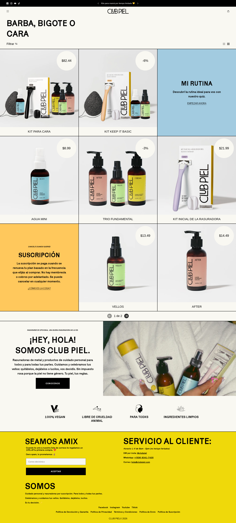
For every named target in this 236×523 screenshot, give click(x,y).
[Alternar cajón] (8, 11)
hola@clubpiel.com (140, 462)
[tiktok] (18, 3)
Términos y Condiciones (125, 512)
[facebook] (7, 3)
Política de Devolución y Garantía (72, 512)
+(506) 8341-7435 (144, 457)
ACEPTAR (56, 471)
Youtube (126, 507)
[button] (224, 44)
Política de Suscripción (169, 512)
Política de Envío (147, 512)
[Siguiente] (138, 3)
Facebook (103, 507)
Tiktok (135, 507)
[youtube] (15, 3)
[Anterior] (98, 3)
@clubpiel (142, 453)
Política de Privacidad (101, 512)
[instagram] (11, 3)
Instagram (115, 507)
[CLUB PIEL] (118, 11)
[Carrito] (228, 11)
